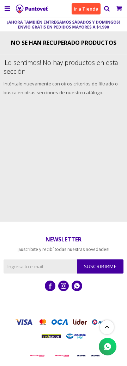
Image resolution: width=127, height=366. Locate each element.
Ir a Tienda (86, 9)
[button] (107, 9)
